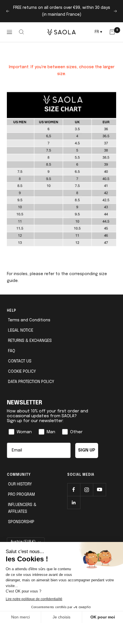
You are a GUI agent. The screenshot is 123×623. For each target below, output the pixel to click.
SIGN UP (86, 450)
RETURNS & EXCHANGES (30, 341)
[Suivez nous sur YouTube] (99, 489)
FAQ (11, 351)
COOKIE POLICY (22, 372)
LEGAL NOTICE (20, 330)
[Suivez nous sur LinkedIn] (73, 502)
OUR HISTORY (20, 484)
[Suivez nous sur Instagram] (86, 489)
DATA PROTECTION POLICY (31, 382)
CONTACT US (19, 361)
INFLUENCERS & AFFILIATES (22, 508)
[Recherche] (21, 32)
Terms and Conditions (29, 320)
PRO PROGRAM (21, 495)
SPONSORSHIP (21, 522)
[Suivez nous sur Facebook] (73, 489)
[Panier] (112, 32)
